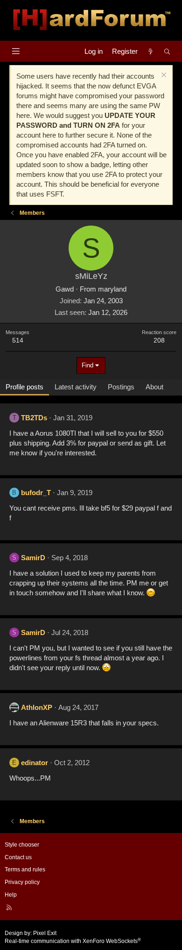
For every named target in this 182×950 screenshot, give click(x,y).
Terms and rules (25, 869)
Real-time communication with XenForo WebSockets (73, 941)
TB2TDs (34, 418)
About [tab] (154, 387)
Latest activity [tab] (76, 387)
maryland (112, 289)
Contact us (18, 857)
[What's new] (150, 51)
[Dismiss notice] (163, 76)
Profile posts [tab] (24, 387)
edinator (34, 763)
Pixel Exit (44, 933)
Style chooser (22, 844)
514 (17, 340)
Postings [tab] (121, 387)
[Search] (167, 51)
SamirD (33, 558)
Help (11, 895)
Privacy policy (22, 882)
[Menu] (16, 51)
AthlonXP (36, 707)
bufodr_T (36, 493)
